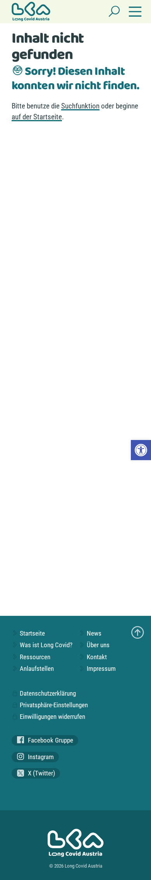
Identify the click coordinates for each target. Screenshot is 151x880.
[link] (141, 450)
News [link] (93, 633)
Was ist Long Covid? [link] (45, 645)
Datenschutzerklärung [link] (47, 693)
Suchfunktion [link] (80, 105)
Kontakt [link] (96, 657)
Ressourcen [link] (34, 657)
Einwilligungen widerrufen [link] (51, 716)
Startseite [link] (31, 633)
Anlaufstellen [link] (36, 668)
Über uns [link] (97, 645)
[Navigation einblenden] (135, 11)
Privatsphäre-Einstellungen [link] (53, 705)
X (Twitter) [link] (40, 773)
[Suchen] (114, 11)
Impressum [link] (100, 668)
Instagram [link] (40, 757)
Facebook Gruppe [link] (49, 740)
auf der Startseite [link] (37, 116)
